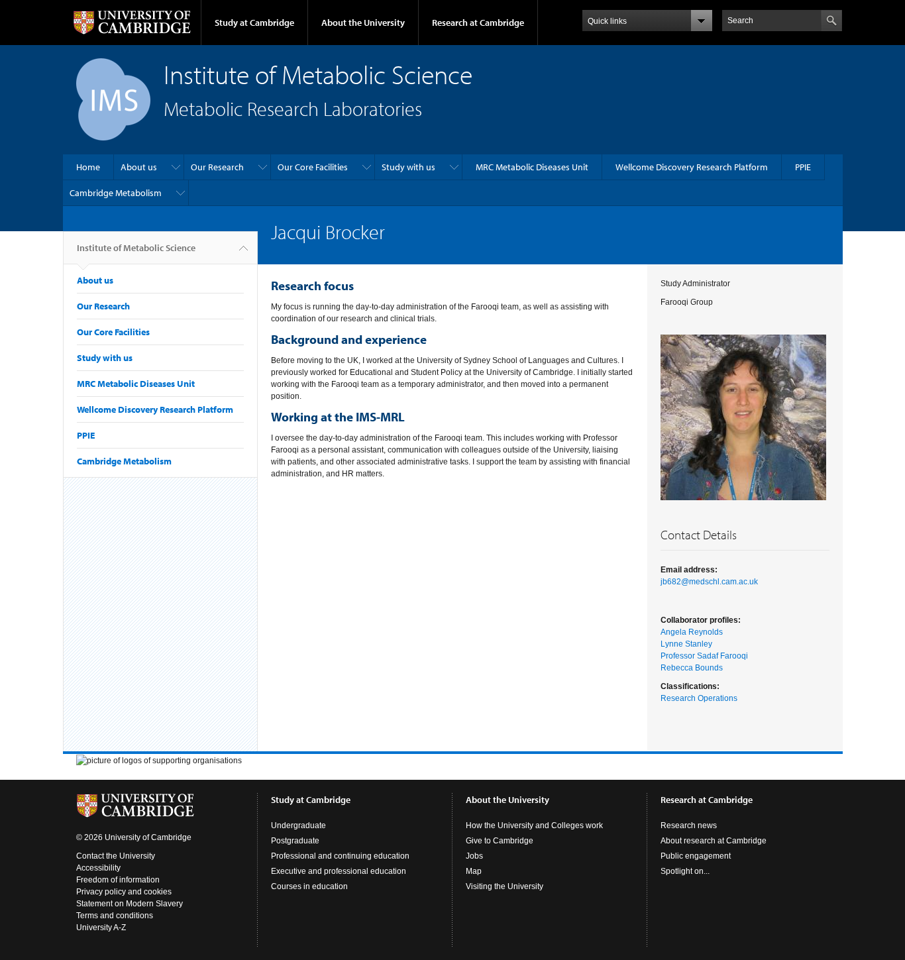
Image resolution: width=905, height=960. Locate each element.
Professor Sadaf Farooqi (704, 656)
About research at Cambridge (714, 840)
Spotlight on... (685, 871)
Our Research (217, 167)
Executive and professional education (338, 871)
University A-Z (101, 927)
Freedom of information (118, 879)
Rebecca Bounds (692, 667)
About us (139, 167)
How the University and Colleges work (534, 825)
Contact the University (115, 856)
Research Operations (699, 698)
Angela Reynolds (692, 632)
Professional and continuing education (340, 856)
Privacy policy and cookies (124, 891)
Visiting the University (504, 886)
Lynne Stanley (686, 644)
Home (88, 167)
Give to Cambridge (499, 840)
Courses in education (309, 886)
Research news (689, 825)
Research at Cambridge (478, 22)
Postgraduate (295, 840)
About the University (363, 22)
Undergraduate (298, 825)
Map (474, 871)
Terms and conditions (114, 915)
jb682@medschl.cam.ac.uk (709, 581)
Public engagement (696, 856)
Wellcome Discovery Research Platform (691, 167)
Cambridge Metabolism (116, 193)
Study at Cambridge (254, 22)
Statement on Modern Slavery (129, 903)
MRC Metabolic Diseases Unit (532, 167)
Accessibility (98, 868)
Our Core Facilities (313, 167)
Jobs (474, 856)
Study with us (408, 167)
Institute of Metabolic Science (136, 248)
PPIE (803, 167)
